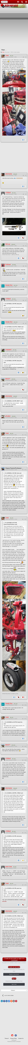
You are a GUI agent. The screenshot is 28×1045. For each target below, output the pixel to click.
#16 (25, 705)
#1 (25, 57)
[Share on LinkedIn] (2, 1001)
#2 (25, 175)
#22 (25, 868)
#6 (25, 286)
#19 (25, 760)
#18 (25, 746)
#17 (25, 718)
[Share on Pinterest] (16, 1001)
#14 (25, 469)
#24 (25, 912)
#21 (25, 832)
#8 (25, 323)
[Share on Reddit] (11, 1001)
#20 (25, 789)
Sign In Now (14, 984)
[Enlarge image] (14, 78)
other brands (17, 52)
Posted (11, 57)
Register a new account (14, 974)
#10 (25, 380)
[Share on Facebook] (4, 1001)
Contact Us (20, 1038)
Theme (6, 1038)
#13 (25, 434)
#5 (25, 266)
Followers (13, 990)
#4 (25, 245)
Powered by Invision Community (14, 1041)
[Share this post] (23, 57)
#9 (25, 351)
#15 (25, 519)
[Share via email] (14, 1001)
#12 (25, 417)
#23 (25, 885)
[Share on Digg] (7, 1001)
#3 (25, 194)
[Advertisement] (14, 34)
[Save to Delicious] (9, 1001)
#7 (25, 300)
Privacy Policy (13, 1038)
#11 (25, 397)
